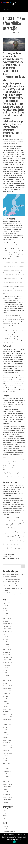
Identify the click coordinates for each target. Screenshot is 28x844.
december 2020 (7, 766)
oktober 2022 (7, 719)
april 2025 (6, 644)
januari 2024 (6, 683)
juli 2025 (5, 636)
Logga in (5, 826)
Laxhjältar (6, 813)
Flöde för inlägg (7, 828)
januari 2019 (6, 794)
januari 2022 (6, 742)
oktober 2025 (7, 629)
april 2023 (6, 704)
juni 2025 (5, 639)
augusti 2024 (7, 665)
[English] (3, 2)
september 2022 (7, 722)
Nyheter (18, 32)
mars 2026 (6, 616)
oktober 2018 (7, 799)
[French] (6, 2)
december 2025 (7, 623)
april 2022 (6, 735)
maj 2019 (5, 789)
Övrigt (4, 818)
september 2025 (7, 631)
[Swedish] (10, 2)
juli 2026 (5, 605)
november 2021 (7, 748)
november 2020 (7, 768)
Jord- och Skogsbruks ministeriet (12, 518)
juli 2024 (5, 667)
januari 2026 (6, 621)
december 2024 (7, 654)
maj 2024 (5, 673)
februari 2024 (7, 680)
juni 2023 (5, 698)
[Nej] (26, 838)
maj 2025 (5, 642)
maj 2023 (5, 701)
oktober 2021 (7, 750)
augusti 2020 (7, 771)
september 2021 (7, 753)
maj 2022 (5, 732)
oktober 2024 (7, 660)
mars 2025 (6, 647)
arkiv (4, 810)
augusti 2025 (6, 634)
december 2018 (7, 797)
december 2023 (7, 686)
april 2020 (6, 776)
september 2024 (8, 662)
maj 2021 (5, 761)
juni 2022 (5, 730)
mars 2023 (6, 706)
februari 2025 (7, 649)
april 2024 (6, 675)
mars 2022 (6, 737)
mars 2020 (6, 779)
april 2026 (6, 613)
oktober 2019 (7, 786)
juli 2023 (5, 696)
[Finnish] (4, 2)
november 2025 (7, 626)
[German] (7, 2)
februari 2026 (7, 618)
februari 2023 (7, 709)
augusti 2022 (7, 724)
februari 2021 (7, 763)
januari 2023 (6, 711)
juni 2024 (5, 670)
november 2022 (7, 717)
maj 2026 (5, 610)
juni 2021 (5, 758)
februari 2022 (7, 740)
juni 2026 (5, 608)
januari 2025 (6, 652)
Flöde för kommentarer (9, 831)
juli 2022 (5, 727)
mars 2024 (6, 678)
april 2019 (6, 792)
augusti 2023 (7, 693)
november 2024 (7, 657)
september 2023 (7, 691)
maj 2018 (5, 802)
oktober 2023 (7, 688)
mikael (6, 32)
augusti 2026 (7, 603)
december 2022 (7, 714)
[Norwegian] (9, 2)
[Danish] (2, 2)
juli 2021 (5, 755)
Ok (14, 841)
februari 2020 (7, 781)
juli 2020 (5, 774)
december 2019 (7, 784)
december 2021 (7, 745)
